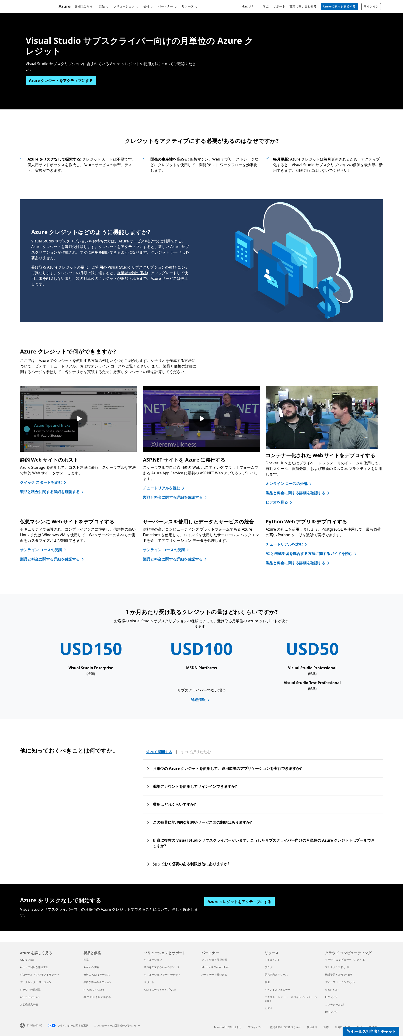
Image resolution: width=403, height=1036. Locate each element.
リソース (188, 6)
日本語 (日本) (34, 1025)
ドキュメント (272, 959)
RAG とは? (331, 1012)
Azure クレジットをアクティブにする (61, 80)
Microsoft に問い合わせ (228, 1027)
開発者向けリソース (276, 974)
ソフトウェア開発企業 (214, 959)
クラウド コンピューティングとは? (345, 959)
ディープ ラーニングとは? (340, 982)
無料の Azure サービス (96, 974)
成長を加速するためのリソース (162, 967)
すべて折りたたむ (196, 751)
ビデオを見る (277, 502)
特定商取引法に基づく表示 (285, 1027)
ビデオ (268, 1008)
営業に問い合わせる (303, 6)
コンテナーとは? (334, 1004)
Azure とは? (27, 959)
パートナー (165, 6)
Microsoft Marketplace (215, 967)
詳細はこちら (84, 6)
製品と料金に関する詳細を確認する (50, 491)
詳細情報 (198, 699)
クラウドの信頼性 (30, 989)
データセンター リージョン (36, 982)
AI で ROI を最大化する (97, 997)
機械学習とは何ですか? (338, 974)
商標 (326, 1027)
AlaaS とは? (332, 989)
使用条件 (312, 1027)
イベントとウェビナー (277, 989)
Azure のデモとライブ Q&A (160, 989)
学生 (267, 982)
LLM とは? (331, 997)
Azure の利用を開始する (339, 6)
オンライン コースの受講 (287, 483)
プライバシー (256, 1027)
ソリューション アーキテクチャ (162, 974)
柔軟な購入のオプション (97, 982)
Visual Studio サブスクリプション (136, 267)
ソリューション (124, 6)
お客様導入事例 (29, 1004)
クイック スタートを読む (41, 482)
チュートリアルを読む (161, 487)
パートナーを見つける (214, 974)
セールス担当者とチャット (373, 1031)
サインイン (371, 6)
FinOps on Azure (93, 989)
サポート (279, 6)
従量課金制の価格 (132, 272)
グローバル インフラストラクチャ (39, 974)
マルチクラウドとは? (337, 967)
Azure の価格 (91, 967)
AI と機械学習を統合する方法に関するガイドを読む (309, 553)
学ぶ (266, 6)
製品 (102, 6)
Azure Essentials (29, 997)
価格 (146, 6)
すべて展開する (159, 751)
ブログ (268, 967)
